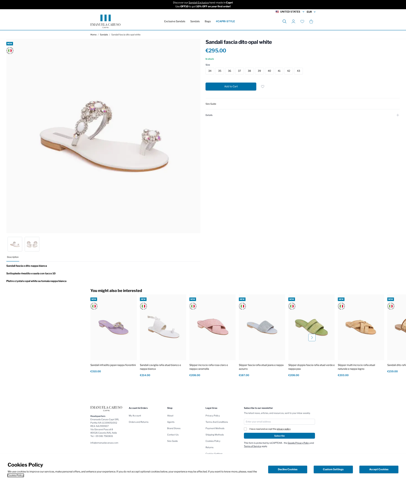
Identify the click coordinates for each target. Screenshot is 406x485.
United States (290, 11)
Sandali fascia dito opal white (126, 34)
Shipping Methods (215, 434)
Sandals (195, 21)
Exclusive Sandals (174, 21)
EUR (309, 11)
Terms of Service (252, 446)
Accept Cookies (378, 469)
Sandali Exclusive (199, 2)
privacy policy (284, 429)
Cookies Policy (213, 441)
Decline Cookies (287, 469)
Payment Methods (215, 428)
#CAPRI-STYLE (225, 21)
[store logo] (105, 21)
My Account (135, 415)
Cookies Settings (214, 453)
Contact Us (173, 434)
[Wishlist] (302, 21)
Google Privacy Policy (299, 443)
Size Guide (172, 441)
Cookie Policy (16, 475)
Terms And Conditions (217, 422)
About (170, 415)
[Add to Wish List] (262, 86)
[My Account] (293, 21)
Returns (209, 447)
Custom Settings (333, 469)
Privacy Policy (213, 415)
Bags (208, 21)
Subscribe (279, 435)
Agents (170, 422)
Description (13, 257)
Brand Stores (173, 428)
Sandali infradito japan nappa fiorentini (113, 365)
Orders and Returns (138, 422)
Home (93, 34)
